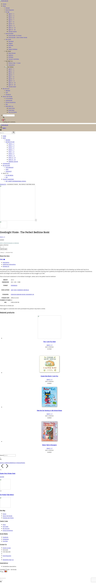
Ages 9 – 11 (11, 26)
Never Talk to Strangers (49, 445)
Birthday (10, 45)
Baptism (10, 55)
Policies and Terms (8, 518)
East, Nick (14, 290)
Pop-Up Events (12, 112)
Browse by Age (10, 142)
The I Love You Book (49, 342)
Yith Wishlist (9, 167)
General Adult (12, 87)
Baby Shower (12, 53)
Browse (8, 8)
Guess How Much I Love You (49, 376)
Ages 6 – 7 (11, 20)
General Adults (12, 32)
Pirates (23, 463)
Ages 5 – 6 (11, 18)
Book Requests (10, 10)
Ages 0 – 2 (11, 14)
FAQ (7, 104)
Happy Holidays (12, 49)
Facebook (5, 537)
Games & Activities (13, 59)
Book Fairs (11, 110)
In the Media (9, 98)
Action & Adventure (5, 463)
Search (2, 455)
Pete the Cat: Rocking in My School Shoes (49, 410)
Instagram (6, 539)
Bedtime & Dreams (16, 463)
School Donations (11, 102)
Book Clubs (11, 108)
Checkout (8, 95)
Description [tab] (6, 262)
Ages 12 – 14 (11, 28)
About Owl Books (7, 97)
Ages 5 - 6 (2, 237)
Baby (9, 47)
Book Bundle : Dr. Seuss (14, 36)
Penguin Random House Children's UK (22, 294)
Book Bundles (9, 34)
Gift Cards (8, 39)
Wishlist (8, 91)
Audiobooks (9, 100)
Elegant (10, 43)
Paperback (14, 285)
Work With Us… (10, 106)
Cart (7, 93)
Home (4, 4)
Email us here (7, 548)
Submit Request (20, 576)
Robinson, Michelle (23, 290)
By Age (7, 12)
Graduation (11, 65)
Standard (10, 41)
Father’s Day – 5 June (14, 63)
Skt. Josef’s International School (16, 181)
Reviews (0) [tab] (6, 266)
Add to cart (4, 249)
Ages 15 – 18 (11, 30)
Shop (4, 6)
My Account (6, 89)
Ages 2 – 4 (11, 16)
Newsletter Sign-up (8, 560)
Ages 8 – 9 (11, 24)
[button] (9, 243)
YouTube (5, 541)
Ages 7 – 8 (11, 22)
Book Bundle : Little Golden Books (17, 38)
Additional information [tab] (9, 264)
